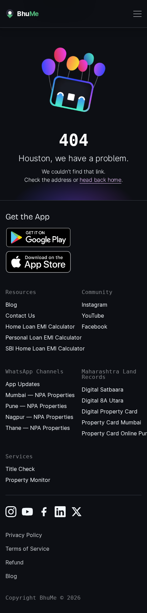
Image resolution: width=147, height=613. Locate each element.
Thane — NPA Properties (37, 427)
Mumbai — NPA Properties (40, 395)
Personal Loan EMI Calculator (43, 337)
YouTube (93, 315)
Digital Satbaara (102, 389)
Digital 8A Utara (102, 400)
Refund (14, 562)
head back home (100, 179)
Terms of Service (27, 548)
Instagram (94, 304)
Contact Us (20, 315)
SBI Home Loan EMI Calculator (45, 348)
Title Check (20, 468)
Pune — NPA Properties (36, 406)
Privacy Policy (23, 535)
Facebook (94, 326)
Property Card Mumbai (111, 422)
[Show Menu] (137, 14)
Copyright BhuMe (31, 598)
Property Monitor (27, 479)
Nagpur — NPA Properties (39, 416)
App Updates (22, 384)
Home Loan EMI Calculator (40, 326)
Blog (11, 304)
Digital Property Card (109, 411)
